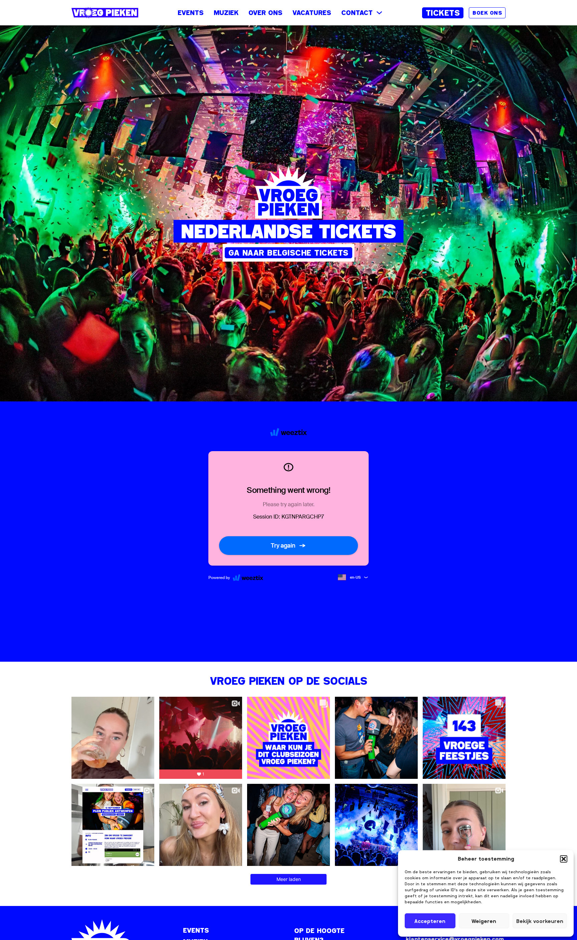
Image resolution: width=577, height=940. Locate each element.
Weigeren (483, 921)
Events (191, 12)
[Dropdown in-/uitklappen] (379, 12)
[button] (563, 859)
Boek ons (487, 12)
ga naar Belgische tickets (288, 252)
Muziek (226, 12)
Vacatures (312, 12)
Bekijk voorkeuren (539, 921)
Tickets (443, 12)
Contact (357, 12)
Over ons (265, 12)
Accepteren (429, 921)
